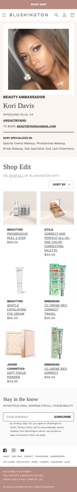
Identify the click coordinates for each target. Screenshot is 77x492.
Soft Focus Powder (16, 375)
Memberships (57, 456)
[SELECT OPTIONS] (20, 355)
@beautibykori (14, 120)
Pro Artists (23, 462)
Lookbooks (57, 462)
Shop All (16, 176)
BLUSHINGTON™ (20, 487)
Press (34, 462)
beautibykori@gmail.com (36, 126)
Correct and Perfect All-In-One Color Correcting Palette (57, 242)
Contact (28, 456)
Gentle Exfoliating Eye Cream (16, 309)
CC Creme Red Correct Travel (55, 309)
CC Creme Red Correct (55, 371)
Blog (67, 462)
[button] (4, 15)
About (6, 456)
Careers (44, 462)
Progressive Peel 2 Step (17, 236)
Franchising (41, 456)
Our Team (17, 456)
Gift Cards (9, 462)
